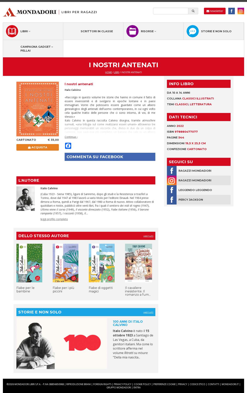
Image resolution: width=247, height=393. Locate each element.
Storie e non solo (216, 31)
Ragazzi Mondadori (194, 170)
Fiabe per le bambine (25, 289)
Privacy (182, 384)
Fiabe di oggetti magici (101, 289)
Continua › (71, 137)
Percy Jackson (190, 199)
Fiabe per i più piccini (63, 289)
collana (190, 98)
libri (116, 72)
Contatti (213, 384)
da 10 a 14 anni (178, 92)
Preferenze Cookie (164, 384)
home (108, 72)
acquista (39, 147)
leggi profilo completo (54, 219)
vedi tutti (148, 236)
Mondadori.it (230, 384)
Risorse (147, 31)
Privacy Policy (122, 384)
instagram (241, 11)
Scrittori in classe (97, 31)
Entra (137, 387)
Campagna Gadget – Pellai (36, 48)
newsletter (216, 11)
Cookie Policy (142, 384)
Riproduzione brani (78, 384)
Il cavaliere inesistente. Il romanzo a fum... (138, 291)
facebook (231, 11)
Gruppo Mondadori (119, 387)
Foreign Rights (102, 384)
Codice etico (197, 384)
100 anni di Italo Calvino (128, 323)
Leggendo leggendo (195, 190)
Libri (24, 31)
